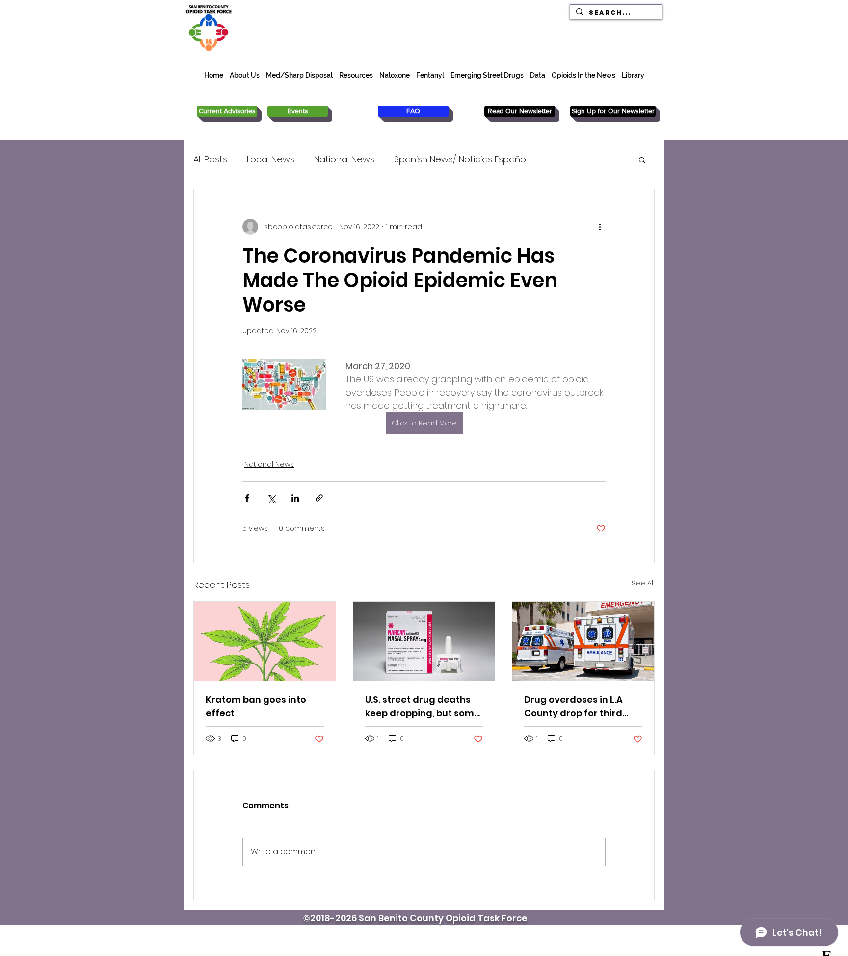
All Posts (210, 159)
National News (344, 159)
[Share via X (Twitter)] (271, 498)
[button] (642, 159)
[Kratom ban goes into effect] (265, 641)
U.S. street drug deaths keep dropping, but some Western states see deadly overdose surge (422, 706)
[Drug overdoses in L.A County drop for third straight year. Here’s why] (583, 641)
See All (643, 583)
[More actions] (600, 227)
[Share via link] (319, 498)
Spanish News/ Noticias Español (461, 159)
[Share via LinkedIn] (295, 498)
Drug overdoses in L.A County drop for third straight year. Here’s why (581, 706)
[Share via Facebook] (247, 498)
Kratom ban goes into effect (256, 706)
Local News (270, 159)
